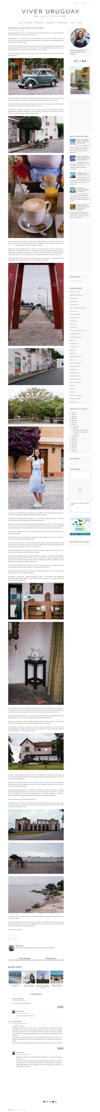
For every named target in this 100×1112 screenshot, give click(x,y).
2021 (73, 422)
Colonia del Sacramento (76, 308)
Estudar (72, 321)
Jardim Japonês (74, 337)
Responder (60, 1007)
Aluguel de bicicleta (75, 295)
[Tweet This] (12, 939)
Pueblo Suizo (73, 372)
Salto (71, 385)
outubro (75, 426)
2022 (73, 420)
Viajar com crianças (75, 395)
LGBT (71, 340)
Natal (71, 359)
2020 (73, 424)
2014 (73, 447)
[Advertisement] (80, 247)
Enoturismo (73, 317)
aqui (20, 730)
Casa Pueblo (73, 304)
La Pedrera (73, 346)
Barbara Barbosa (17, 1021)
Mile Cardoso (20, 1011)
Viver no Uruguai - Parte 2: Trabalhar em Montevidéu (83, 158)
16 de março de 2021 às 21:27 (23, 1054)
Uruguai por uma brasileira (19, 1110)
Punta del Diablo (74, 379)
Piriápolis (72, 369)
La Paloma (73, 343)
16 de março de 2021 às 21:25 (23, 1013)
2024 (73, 416)
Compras (72, 311)
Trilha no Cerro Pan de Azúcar (80, 432)
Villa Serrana (73, 402)
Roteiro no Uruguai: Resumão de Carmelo (83, 189)
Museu (72, 353)
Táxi (71, 392)
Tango (71, 389)
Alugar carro (73, 291)
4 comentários (11, 935)
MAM (71, 350)
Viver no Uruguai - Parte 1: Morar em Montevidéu (83, 141)
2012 (73, 451)
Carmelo (72, 301)
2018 (73, 439)
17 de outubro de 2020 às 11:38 (19, 1000)
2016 (73, 443)
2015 (73, 445)
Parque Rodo (73, 366)
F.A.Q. (71, 324)
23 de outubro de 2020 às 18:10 (19, 1023)
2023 (73, 418)
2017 (73, 441)
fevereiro (75, 436)
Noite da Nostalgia (75, 363)
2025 (73, 414)
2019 (73, 438)
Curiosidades (73, 314)
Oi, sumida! (75, 434)
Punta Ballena (73, 376)
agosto (75, 428)
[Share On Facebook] (9, 939)
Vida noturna (73, 398)
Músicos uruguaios (75, 356)
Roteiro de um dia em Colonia (80, 430)
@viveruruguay (80, 507)
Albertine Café (12, 245)
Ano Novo (72, 298)
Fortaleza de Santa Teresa (77, 330)
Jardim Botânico (74, 333)
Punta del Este (74, 382)
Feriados (72, 327)
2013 (73, 449)
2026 (73, 412)
